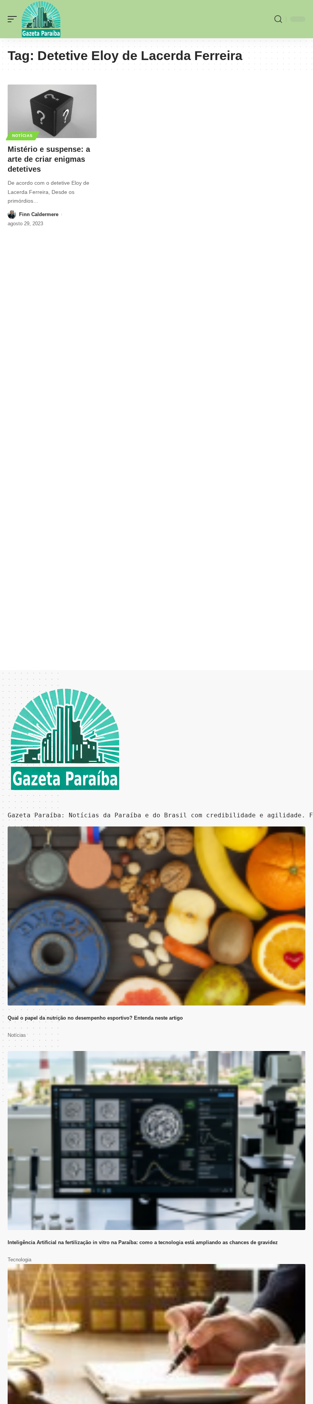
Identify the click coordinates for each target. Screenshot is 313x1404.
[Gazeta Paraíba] (41, 19)
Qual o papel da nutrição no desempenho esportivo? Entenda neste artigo (95, 1018)
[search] (278, 19)
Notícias (22, 135)
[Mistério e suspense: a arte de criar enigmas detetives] (52, 111)
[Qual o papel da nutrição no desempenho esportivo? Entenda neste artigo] (156, 915)
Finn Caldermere (38, 214)
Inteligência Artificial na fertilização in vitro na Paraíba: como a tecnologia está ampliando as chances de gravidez (143, 1242)
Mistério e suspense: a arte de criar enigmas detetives (49, 159)
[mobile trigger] (14, 19)
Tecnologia (19, 1259)
